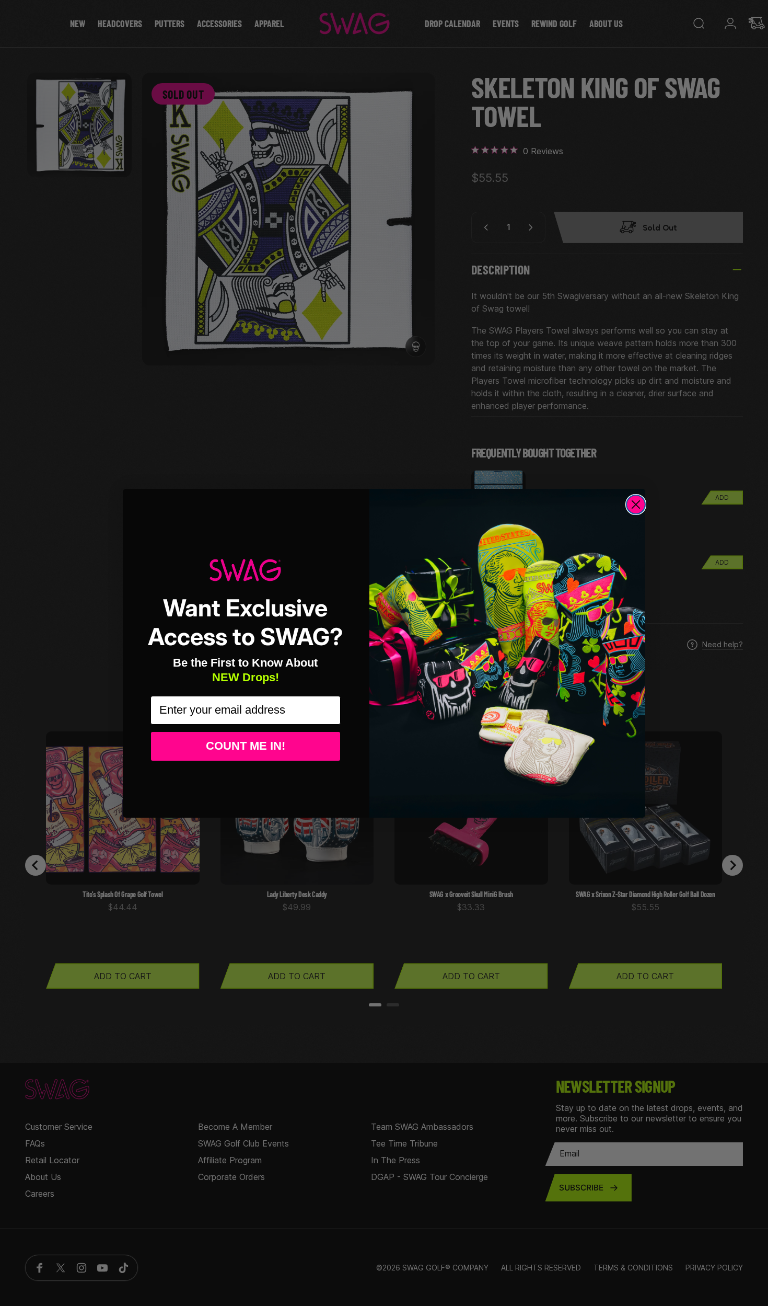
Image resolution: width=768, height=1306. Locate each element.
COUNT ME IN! (245, 745)
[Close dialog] (635, 504)
